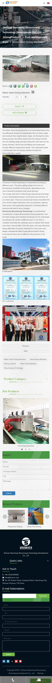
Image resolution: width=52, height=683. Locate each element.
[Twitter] (12, 661)
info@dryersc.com (12, 577)
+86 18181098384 (12, 575)
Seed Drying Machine (38, 359)
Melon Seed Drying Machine (15, 359)
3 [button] (29, 449)
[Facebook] (3, 661)
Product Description (11, 126)
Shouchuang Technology (13, 368)
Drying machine (10, 364)
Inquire (18, 106)
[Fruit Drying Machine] (26, 421)
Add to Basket (18, 113)
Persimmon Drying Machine (16, 527)
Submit (8, 493)
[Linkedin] (8, 661)
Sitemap (40, 673)
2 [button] (26, 449)
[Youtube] (16, 661)
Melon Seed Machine (28, 364)
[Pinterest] (20, 661)
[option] (26, 422)
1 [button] (22, 449)
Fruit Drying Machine (26, 446)
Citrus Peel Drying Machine (35, 527)
